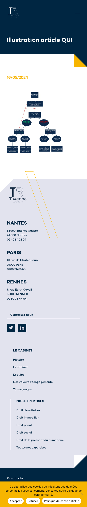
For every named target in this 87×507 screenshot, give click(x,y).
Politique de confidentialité (61, 501)
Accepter (16, 501)
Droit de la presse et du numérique (40, 440)
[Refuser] (82, 494)
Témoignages (22, 389)
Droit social (24, 433)
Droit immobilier (27, 418)
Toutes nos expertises (31, 447)
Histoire (18, 360)
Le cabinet (22, 350)
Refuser (33, 501)
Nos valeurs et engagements (33, 382)
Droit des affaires (28, 410)
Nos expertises (30, 401)
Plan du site (15, 478)
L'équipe (18, 375)
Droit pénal (24, 425)
